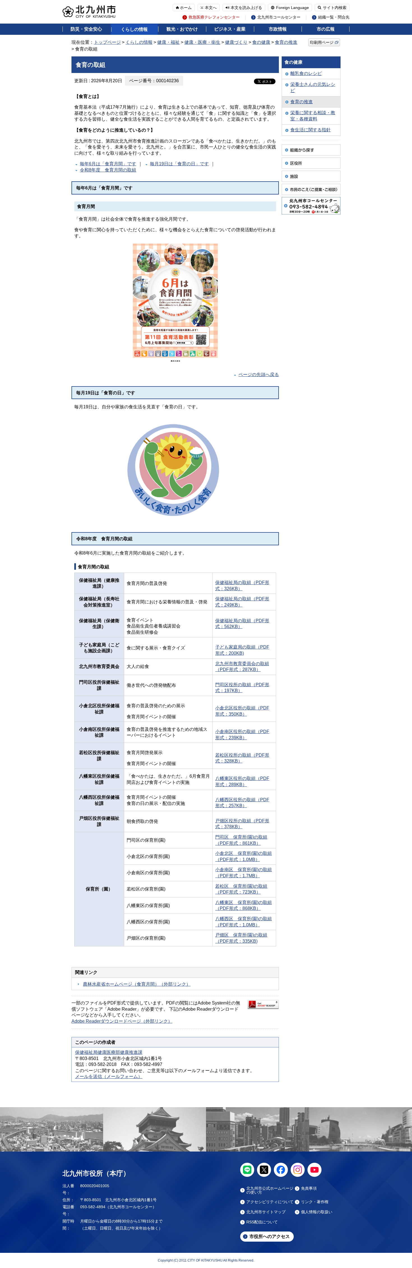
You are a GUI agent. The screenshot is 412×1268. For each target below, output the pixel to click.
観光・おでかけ (182, 29)
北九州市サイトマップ (266, 1212)
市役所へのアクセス (269, 1236)
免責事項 (309, 1188)
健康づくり (236, 42)
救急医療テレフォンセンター (214, 17)
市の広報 (326, 29)
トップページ (107, 42)
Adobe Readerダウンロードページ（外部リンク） (121, 1021)
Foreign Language (292, 7)
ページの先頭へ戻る (259, 374)
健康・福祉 (168, 42)
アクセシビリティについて (269, 1202)
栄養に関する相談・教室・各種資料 (312, 115)
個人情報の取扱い (316, 1212)
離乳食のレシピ (306, 73)
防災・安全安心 (86, 29)
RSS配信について (262, 1222)
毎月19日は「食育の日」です (179, 163)
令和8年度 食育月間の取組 (108, 170)
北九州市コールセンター (278, 17)
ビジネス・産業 (230, 29)
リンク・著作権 (314, 1202)
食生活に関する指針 (310, 129)
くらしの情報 (134, 29)
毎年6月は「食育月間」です (108, 163)
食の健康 (261, 42)
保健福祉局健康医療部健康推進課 (108, 1052)
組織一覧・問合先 (333, 17)
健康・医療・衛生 (202, 42)
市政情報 (278, 29)
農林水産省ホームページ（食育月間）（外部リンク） (137, 984)
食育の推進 (286, 42)
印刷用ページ (322, 42)
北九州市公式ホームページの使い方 (269, 1190)
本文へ (211, 7)
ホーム (186, 7)
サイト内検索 (334, 7)
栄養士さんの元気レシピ (312, 87)
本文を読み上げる (246, 7)
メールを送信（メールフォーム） (108, 1076)
